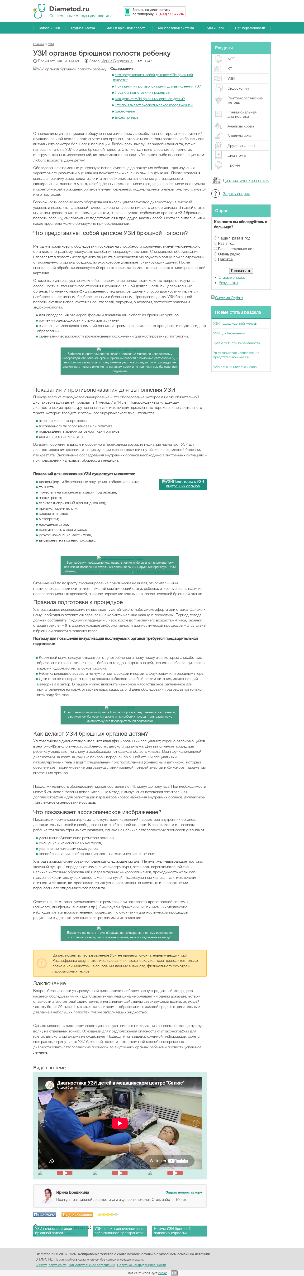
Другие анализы (241, 146)
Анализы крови (241, 126)
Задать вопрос (236, 193)
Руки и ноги (214, 28)
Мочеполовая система (176, 28)
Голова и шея (49, 28)
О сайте (41, 1265)
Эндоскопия (238, 88)
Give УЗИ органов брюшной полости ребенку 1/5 (100, 1214)
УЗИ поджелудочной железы (154, 571)
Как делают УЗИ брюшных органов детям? (150, 99)
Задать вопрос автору (184, 1192)
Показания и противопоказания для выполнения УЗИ (158, 86)
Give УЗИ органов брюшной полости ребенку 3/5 (108, 1214)
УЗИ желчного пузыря (116, 571)
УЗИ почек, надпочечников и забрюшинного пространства (119, 1231)
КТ (230, 69)
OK (174, 1273)
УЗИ (231, 79)
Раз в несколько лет (236, 249)
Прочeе (234, 165)
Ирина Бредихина (117, 61)
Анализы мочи (240, 136)
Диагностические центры (246, 180)
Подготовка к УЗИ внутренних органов (185, 484)
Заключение (125, 111)
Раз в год (226, 243)
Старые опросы (232, 277)
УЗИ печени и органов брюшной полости (53, 1231)
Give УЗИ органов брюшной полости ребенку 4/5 (112, 1214)
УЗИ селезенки (88, 571)
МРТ (231, 59)
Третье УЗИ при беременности (236, 343)
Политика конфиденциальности (141, 1265)
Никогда (225, 259)
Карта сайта (57, 1265)
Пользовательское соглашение (91, 1265)
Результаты (228, 283)
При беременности (250, 28)
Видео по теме (126, 117)
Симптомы (237, 155)
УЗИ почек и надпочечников (234, 367)
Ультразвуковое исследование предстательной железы (236, 355)
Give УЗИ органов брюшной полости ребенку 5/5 (116, 1214)
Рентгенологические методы (245, 100)
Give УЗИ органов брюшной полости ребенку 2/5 (104, 1214)
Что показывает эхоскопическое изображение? (154, 105)
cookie (162, 1273)
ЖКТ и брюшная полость (126, 28)
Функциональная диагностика (242, 114)
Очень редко (229, 254)
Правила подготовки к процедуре (142, 92)
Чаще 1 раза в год (234, 238)
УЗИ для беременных (229, 333)
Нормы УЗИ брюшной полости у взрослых (172, 1231)
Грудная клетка (83, 28)
